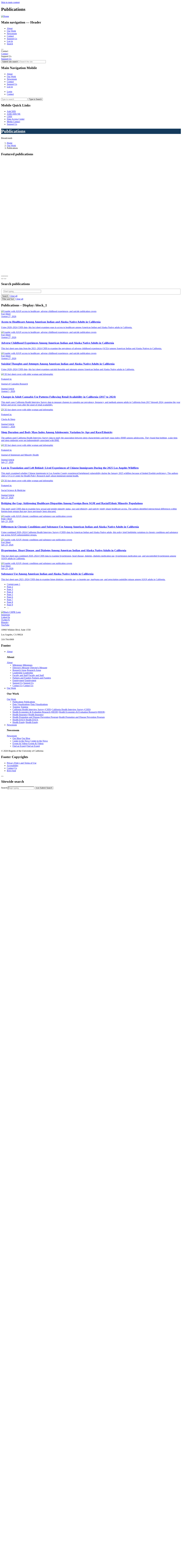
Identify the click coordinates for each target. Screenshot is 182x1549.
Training (16, 707)
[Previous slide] (2, 278)
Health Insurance (20, 714)
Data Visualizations (21, 704)
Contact (10, 36)
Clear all (13, 296)
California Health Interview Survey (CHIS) (32, 709)
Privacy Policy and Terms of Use (21, 763)
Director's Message (21, 667)
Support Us (12, 38)
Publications (18, 702)
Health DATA (19, 720)
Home (9, 143)
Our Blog (17, 738)
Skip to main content (10, 2)
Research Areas (19, 670)
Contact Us (18, 685)
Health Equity (19, 722)
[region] (91, 52)
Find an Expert (19, 746)
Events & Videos (20, 743)
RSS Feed (11, 770)
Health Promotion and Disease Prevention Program (35, 717)
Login (9, 91)
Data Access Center (15, 119)
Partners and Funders (22, 678)
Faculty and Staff (20, 675)
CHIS (9, 116)
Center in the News (21, 741)
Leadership (17, 673)
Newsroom (12, 33)
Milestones (17, 665)
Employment (18, 680)
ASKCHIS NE (13, 114)
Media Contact (13, 121)
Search (10, 44)
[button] (2, 276)
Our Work (11, 31)
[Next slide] (5, 278)
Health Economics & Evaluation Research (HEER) (35, 712)
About (10, 28)
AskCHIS (11, 111)
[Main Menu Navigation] (2, 49)
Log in (10, 41)
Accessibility (12, 765)
